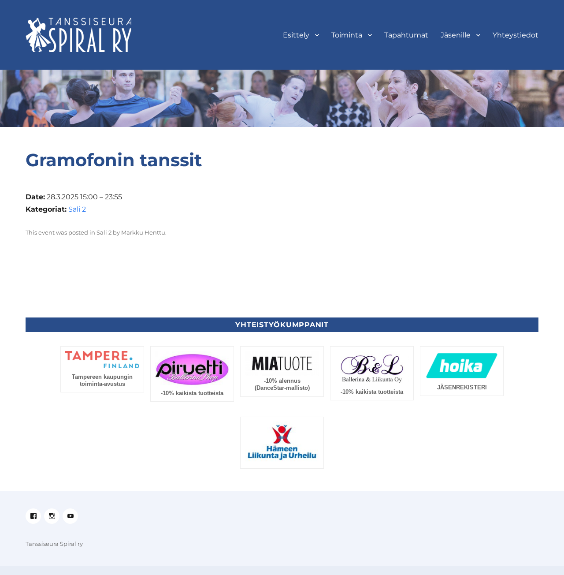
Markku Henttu (143, 232)
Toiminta (346, 35)
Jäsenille (456, 35)
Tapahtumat (406, 35)
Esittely (296, 35)
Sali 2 (77, 209)
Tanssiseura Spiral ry (54, 543)
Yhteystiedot (515, 35)
